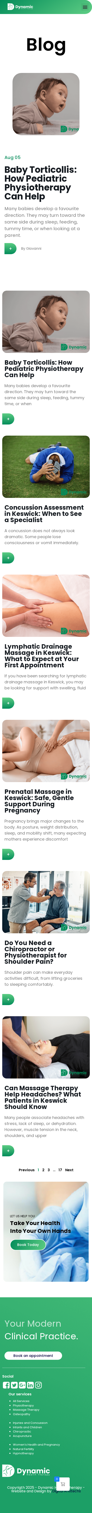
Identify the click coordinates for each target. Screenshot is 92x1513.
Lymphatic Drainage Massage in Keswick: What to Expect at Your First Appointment (41, 656)
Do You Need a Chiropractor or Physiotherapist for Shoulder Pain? (35, 952)
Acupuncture (22, 1436)
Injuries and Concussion (30, 1423)
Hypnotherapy (23, 1453)
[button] (85, 7)
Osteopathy (21, 1414)
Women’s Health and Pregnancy (36, 1445)
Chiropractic (22, 1431)
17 (60, 1170)
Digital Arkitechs (66, 1491)
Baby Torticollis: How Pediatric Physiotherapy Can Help (44, 368)
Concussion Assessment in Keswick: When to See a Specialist (44, 513)
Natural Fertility (24, 1449)
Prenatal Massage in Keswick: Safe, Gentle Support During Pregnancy (39, 801)
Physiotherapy (23, 1405)
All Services (21, 1401)
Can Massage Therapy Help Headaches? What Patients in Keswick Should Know (42, 1097)
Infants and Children (27, 1427)
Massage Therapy (26, 1410)
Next (69, 1170)
